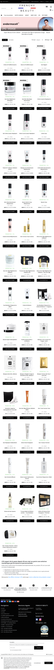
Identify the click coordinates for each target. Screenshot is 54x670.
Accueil (2, 608)
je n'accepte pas (37, 662)
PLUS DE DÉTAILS (27, 280)
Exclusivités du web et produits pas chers (9, 621)
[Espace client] (51, 6)
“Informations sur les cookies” (12, 666)
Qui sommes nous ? (5, 613)
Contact (47, 1)
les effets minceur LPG (15, 577)
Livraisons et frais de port (6, 619)
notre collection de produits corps (39, 577)
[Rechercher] (11, 8)
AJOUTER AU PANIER (9, 74)
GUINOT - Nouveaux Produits (7, 624)
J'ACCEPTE (48, 662)
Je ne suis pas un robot (16, 650)
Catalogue (3, 610)
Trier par (34, 39)
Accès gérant (49, 654)
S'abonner (39, 647)
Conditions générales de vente (7, 615)
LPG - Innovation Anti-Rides (6, 628)
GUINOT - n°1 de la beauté (6, 626)
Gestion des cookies (22, 614)
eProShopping (30, 654)
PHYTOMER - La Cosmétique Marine (8, 622)
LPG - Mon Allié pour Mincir (6, 632)
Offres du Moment (5, 617)
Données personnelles (22, 616)
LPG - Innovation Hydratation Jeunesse (9, 630)
